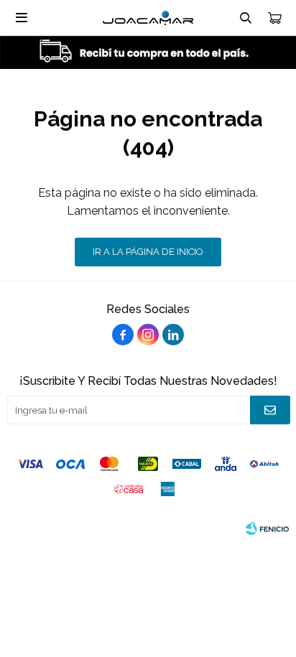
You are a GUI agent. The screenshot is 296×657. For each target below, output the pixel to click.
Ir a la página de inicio (148, 251)
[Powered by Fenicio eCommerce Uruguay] (267, 528)
